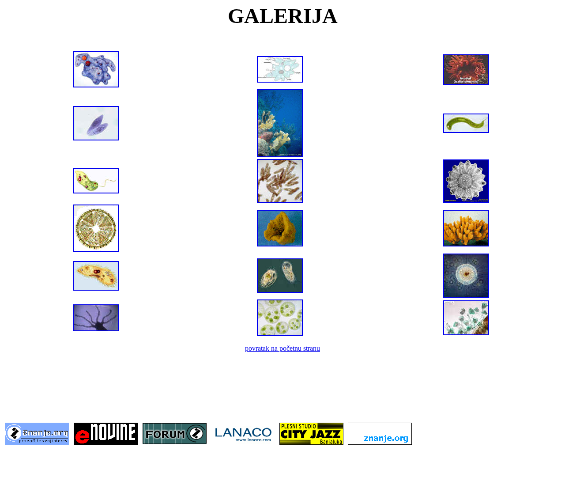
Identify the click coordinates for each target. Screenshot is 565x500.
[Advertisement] (282, 394)
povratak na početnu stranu (282, 348)
